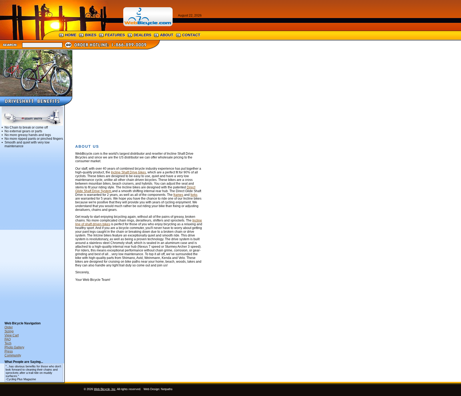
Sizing (9, 331)
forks (193, 195)
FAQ (8, 339)
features (115, 35)
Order (9, 327)
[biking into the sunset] (54, 29)
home (70, 35)
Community (13, 355)
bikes (90, 35)
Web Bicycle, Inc (105, 389)
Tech (8, 343)
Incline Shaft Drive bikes (128, 172)
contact (191, 35)
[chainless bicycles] (36, 94)
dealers (142, 35)
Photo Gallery (14, 347)
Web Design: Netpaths (158, 389)
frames (178, 195)
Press (9, 351)
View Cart (12, 335)
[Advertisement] (34, 236)
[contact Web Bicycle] (117, 48)
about (166, 35)
